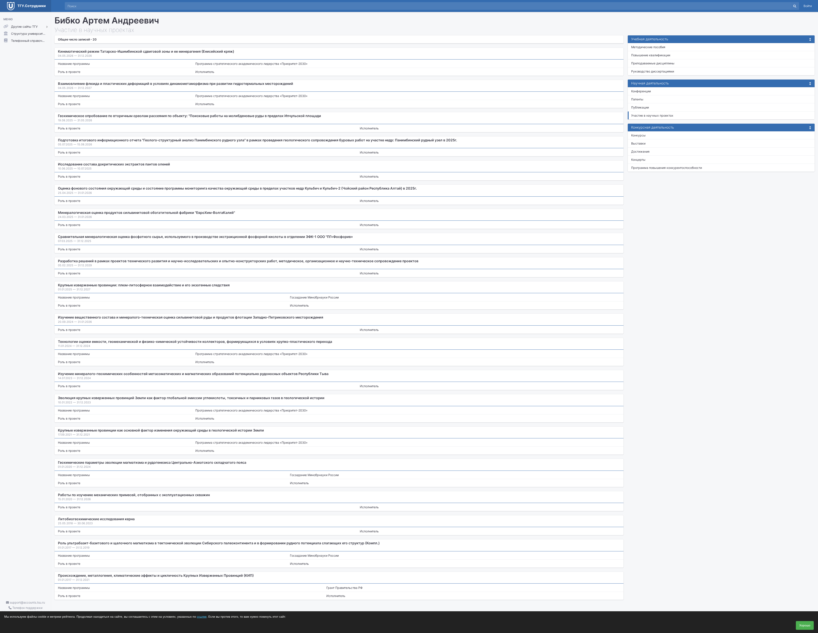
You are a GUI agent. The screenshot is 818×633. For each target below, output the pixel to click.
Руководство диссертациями (652, 71)
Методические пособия (648, 47)
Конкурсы (638, 135)
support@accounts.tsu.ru (27, 602)
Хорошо (804, 625)
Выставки (638, 143)
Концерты (638, 159)
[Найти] (795, 6)
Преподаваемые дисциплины (652, 63)
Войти (808, 6)
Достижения (640, 151)
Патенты (637, 99)
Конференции (641, 91)
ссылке (202, 616)
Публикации (640, 107)
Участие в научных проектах (652, 115)
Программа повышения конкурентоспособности (666, 167)
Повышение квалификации (650, 55)
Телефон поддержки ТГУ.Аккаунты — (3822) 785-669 (25, 610)
